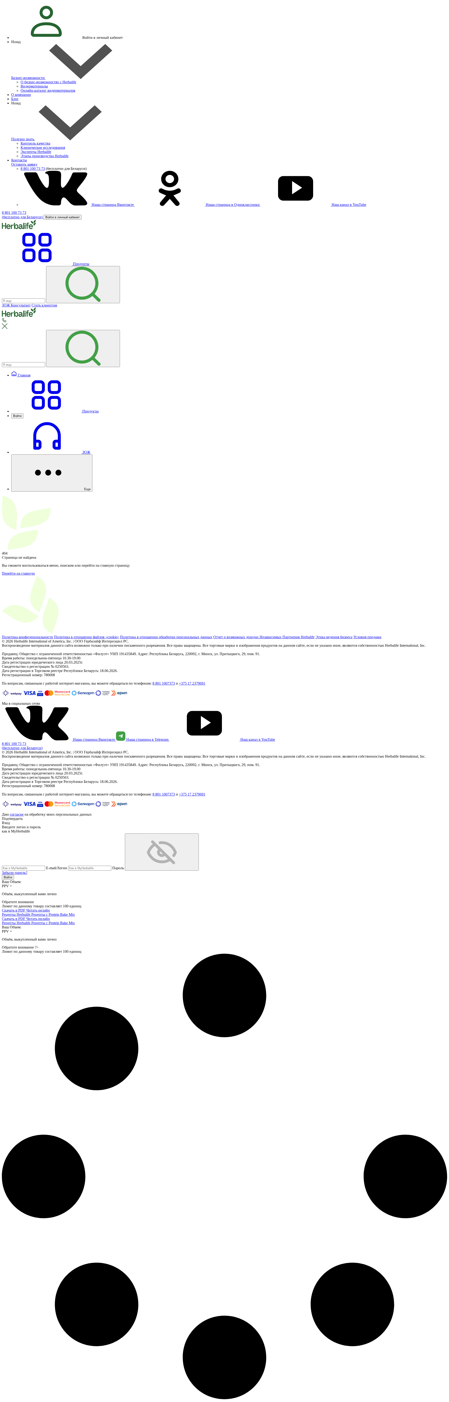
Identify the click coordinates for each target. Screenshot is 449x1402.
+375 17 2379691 (192, 683)
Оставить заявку (24, 164)
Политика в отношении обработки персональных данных (166, 637)
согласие (17, 814)
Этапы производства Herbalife (45, 156)
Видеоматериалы (34, 86)
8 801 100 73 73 (33, 169)
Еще (87, 489)
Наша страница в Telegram (147, 739)
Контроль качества (35, 143)
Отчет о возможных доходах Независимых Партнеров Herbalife (264, 637)
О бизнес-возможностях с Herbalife (48, 82)
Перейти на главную (18, 573)
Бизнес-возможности (28, 78)
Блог (15, 99)
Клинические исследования (43, 148)
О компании (21, 95)
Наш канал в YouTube (348, 205)
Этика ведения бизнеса (333, 637)
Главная (23, 375)
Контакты (19, 160)
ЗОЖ (85, 452)
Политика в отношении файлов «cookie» (86, 637)
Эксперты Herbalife (36, 152)
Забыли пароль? (14, 873)
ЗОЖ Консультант (16, 305)
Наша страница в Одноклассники (233, 205)
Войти (17, 416)
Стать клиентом (44, 305)
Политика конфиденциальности (27, 637)
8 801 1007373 (163, 683)
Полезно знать (23, 139)
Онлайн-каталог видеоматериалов (48, 90)
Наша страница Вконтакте (113, 205)
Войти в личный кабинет (62, 217)
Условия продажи (367, 637)
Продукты (90, 411)
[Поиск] (83, 284)
